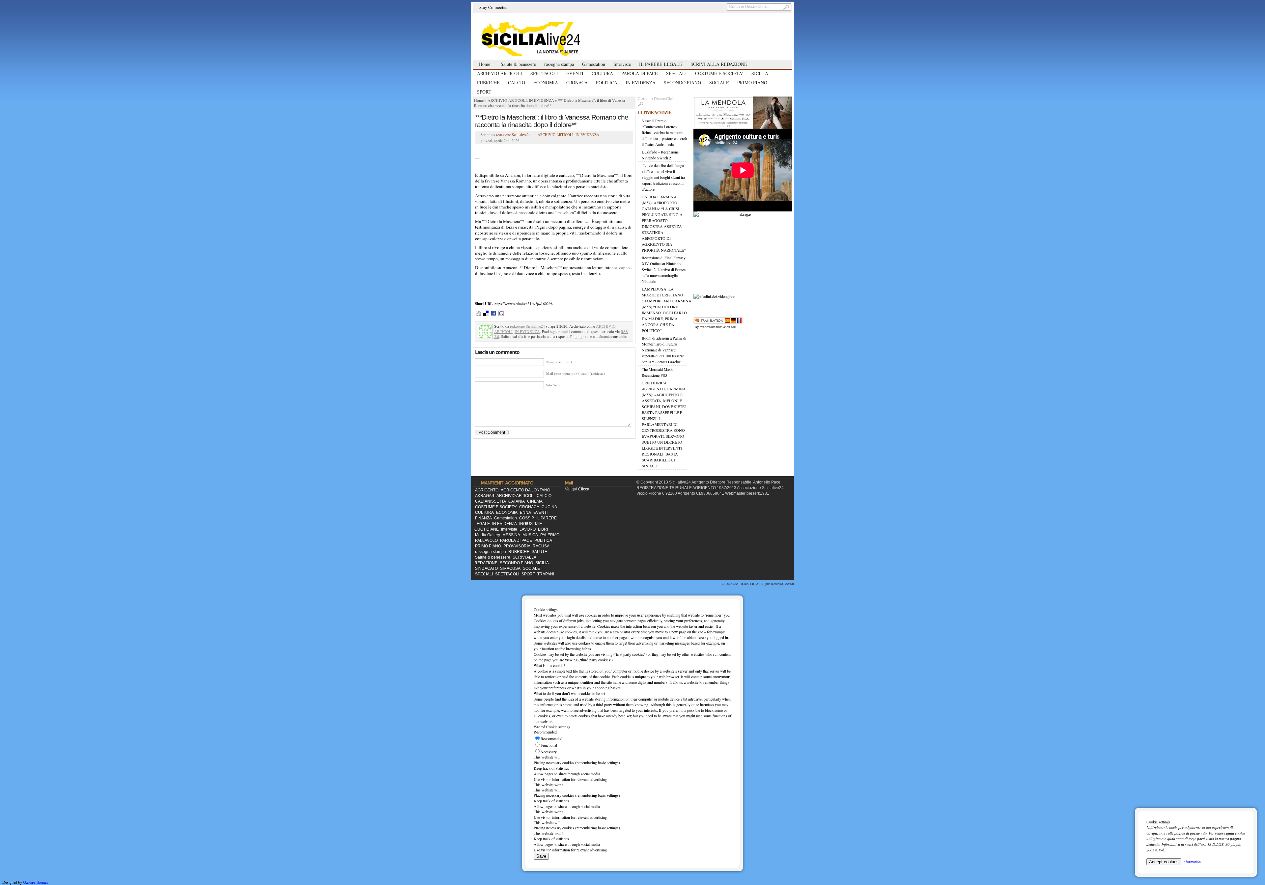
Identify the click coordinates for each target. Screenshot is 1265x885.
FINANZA (483, 518)
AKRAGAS (484, 495)
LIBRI (543, 529)
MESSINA (511, 535)
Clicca (583, 489)
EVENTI (574, 73)
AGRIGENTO (486, 490)
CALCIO (516, 82)
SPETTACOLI (544, 73)
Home (484, 64)
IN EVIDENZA (641, 82)
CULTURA (602, 73)
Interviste (622, 64)
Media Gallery (487, 535)
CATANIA (516, 501)
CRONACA (577, 82)
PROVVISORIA (516, 546)
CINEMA (535, 501)
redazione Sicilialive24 (513, 134)
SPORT (484, 92)
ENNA (525, 512)
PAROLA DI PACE (639, 73)
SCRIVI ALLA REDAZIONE (718, 64)
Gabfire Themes (35, 882)
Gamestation (593, 64)
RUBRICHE (488, 82)
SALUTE (539, 551)
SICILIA (759, 73)
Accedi (789, 583)
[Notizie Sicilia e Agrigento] (547, 38)
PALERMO (549, 535)
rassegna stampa (559, 64)
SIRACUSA (510, 568)
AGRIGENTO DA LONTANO (525, 490)
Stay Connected (493, 7)
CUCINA (549, 507)
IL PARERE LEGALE (660, 64)
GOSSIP (526, 518)
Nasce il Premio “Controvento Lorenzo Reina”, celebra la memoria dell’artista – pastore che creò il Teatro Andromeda (664, 132)
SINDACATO (486, 568)
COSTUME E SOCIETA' (719, 73)
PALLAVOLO (486, 540)
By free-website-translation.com (716, 327)
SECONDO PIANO (682, 82)
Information (1191, 861)
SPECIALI (676, 73)
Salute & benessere (518, 64)
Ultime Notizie (654, 112)
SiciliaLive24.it (743, 583)
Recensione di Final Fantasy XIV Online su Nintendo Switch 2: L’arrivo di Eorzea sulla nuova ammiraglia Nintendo (664, 269)
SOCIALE (719, 82)
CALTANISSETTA (490, 501)
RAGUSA (541, 546)
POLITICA (606, 82)
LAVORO (528, 529)
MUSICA (530, 535)
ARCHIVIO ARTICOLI (499, 73)
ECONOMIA (545, 82)
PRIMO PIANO (752, 82)
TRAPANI (545, 574)
